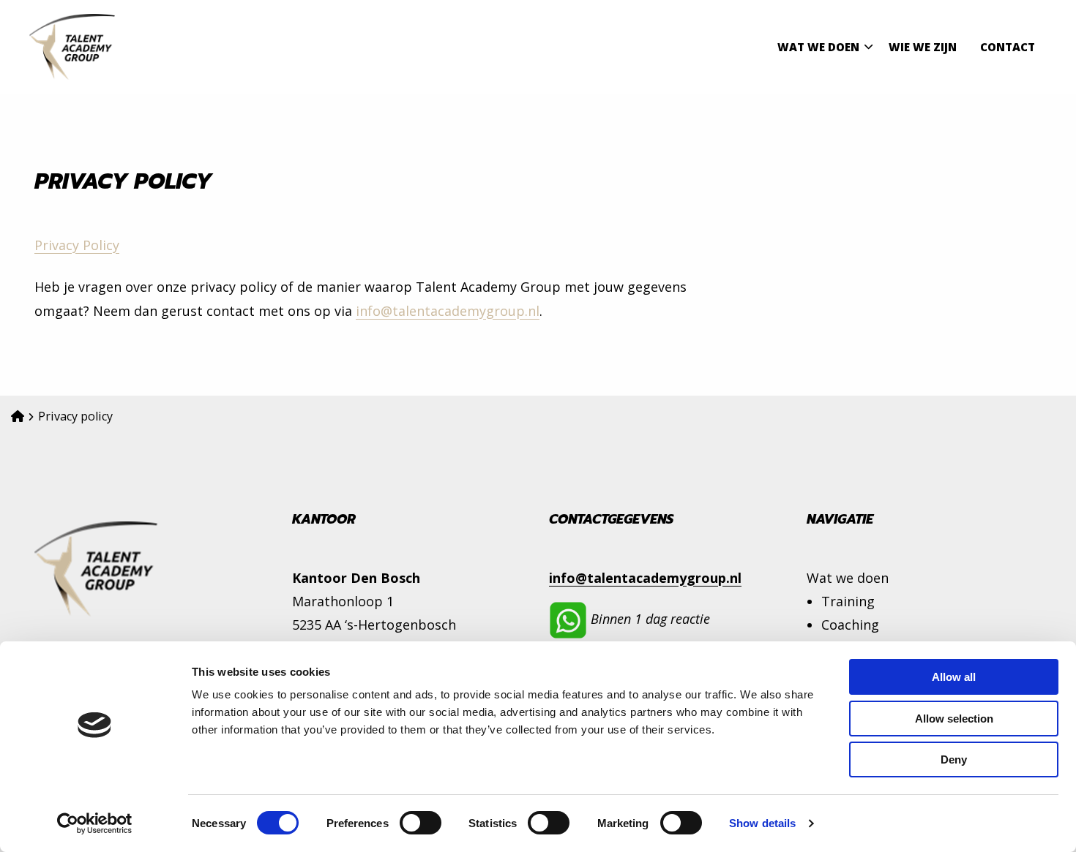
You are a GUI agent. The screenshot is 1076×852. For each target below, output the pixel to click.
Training (848, 601)
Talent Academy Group (102, 47)
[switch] (420, 822)
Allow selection (954, 718)
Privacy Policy (76, 245)
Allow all (954, 677)
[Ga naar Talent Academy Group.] (17, 416)
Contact (1007, 46)
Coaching (850, 624)
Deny (954, 759)
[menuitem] (821, 47)
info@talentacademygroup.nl (447, 311)
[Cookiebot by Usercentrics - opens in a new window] (95, 823)
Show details (762, 823)
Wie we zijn (923, 46)
